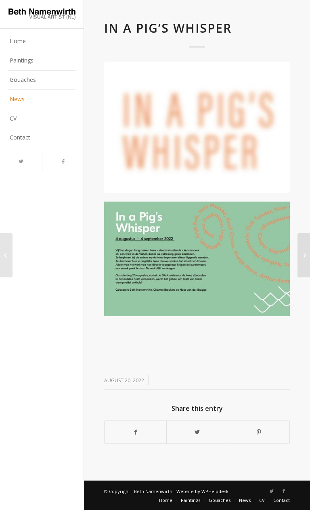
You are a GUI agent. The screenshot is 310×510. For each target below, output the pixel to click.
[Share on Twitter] (197, 432)
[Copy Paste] (303, 255)
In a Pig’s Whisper (168, 28)
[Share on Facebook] (135, 432)
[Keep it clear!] (6, 255)
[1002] (197, 127)
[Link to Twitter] (21, 161)
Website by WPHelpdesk (202, 491)
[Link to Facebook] (63, 161)
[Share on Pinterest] (258, 432)
